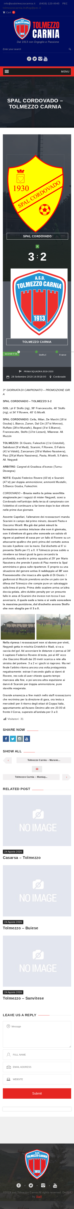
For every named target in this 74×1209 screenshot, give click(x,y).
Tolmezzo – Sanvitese (23, 998)
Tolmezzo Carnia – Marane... (44, 760)
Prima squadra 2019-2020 (39, 371)
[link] (29, 59)
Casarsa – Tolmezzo (22, 858)
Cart (8, 12)
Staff (39, 1196)
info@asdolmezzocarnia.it (19, 3)
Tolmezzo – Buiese (20, 928)
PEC (65, 3)
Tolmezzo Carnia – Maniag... (31, 777)
